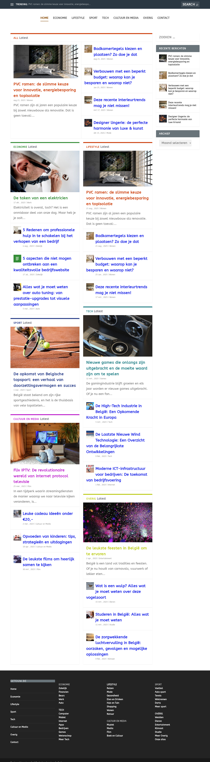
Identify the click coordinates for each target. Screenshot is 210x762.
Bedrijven (63, 728)
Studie (112, 625)
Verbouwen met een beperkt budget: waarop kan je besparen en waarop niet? (115, 77)
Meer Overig (161, 735)
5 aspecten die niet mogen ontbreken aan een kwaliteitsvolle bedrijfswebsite (42, 264)
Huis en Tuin (113, 703)
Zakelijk (39, 246)
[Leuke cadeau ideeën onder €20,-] (17, 514)
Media (110, 728)
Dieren (112, 602)
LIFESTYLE (112, 684)
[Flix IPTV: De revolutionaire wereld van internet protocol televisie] (44, 443)
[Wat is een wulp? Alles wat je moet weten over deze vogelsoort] (90, 586)
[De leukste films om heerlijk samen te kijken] (17, 559)
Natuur (110, 714)
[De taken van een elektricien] (44, 171)
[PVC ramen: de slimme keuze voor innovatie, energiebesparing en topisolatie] (46, 61)
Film (29, 486)
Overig (148, 18)
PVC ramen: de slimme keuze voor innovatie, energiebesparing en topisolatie (45, 90)
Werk (29, 203)
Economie (60, 18)
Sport (93, 18)
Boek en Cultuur (115, 735)
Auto (38, 309)
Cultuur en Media (126, 18)
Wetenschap (65, 735)
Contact (163, 18)
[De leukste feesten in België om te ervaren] (117, 522)
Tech (105, 18)
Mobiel (62, 717)
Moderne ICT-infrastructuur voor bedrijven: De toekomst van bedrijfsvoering (116, 474)
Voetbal (159, 688)
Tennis (158, 695)
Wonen (30, 100)
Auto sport (160, 692)
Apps (61, 724)
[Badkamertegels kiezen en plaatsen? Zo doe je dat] (88, 49)
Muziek (110, 724)
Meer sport (160, 706)
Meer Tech (64, 739)
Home (44, 18)
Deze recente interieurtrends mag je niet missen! (182, 105)
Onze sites (160, 739)
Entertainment (105, 558)
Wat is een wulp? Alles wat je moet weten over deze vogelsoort (116, 592)
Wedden (159, 717)
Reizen (110, 688)
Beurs (62, 695)
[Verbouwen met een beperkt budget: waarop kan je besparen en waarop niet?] (88, 71)
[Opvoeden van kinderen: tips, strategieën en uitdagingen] (17, 536)
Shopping (111, 706)
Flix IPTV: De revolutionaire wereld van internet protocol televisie (41, 476)
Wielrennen (161, 699)
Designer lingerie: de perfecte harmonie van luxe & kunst (180, 119)
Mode (109, 133)
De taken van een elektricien (41, 198)
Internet (111, 485)
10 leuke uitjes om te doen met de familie (50, 4)
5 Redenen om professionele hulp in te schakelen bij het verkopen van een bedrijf (44, 236)
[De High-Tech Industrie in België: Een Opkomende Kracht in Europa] (90, 406)
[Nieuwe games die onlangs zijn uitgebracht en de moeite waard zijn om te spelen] (117, 336)
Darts (158, 703)
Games (103, 379)
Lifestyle (78, 18)
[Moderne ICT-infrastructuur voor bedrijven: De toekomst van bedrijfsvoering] (90, 469)
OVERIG (159, 713)
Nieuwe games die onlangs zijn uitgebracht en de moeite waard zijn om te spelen (116, 368)
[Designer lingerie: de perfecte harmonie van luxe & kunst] (88, 123)
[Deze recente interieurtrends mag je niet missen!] (88, 100)
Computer (64, 713)
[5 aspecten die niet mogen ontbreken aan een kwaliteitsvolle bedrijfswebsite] (17, 258)
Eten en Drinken (115, 699)
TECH (61, 710)
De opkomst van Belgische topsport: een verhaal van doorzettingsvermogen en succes (45, 380)
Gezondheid (113, 695)
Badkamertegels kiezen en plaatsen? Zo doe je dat (182, 74)
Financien (63, 692)
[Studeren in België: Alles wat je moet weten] (90, 614)
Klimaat (111, 659)
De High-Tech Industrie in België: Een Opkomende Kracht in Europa (114, 412)
